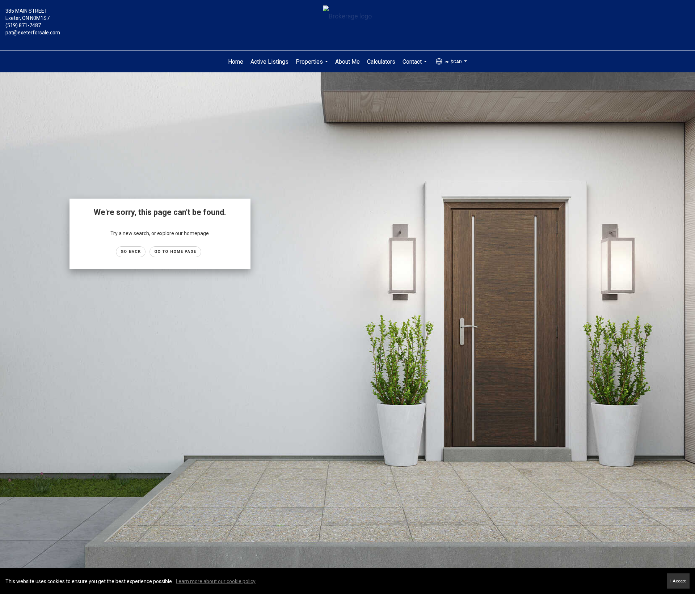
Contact (416, 65)
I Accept (678, 581)
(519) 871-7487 (23, 25)
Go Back (131, 251)
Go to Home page (175, 251)
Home (235, 61)
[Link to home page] (347, 16)
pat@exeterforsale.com (32, 32)
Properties (313, 65)
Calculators (381, 61)
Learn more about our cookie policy (216, 581)
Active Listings (269, 61)
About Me (347, 61)
